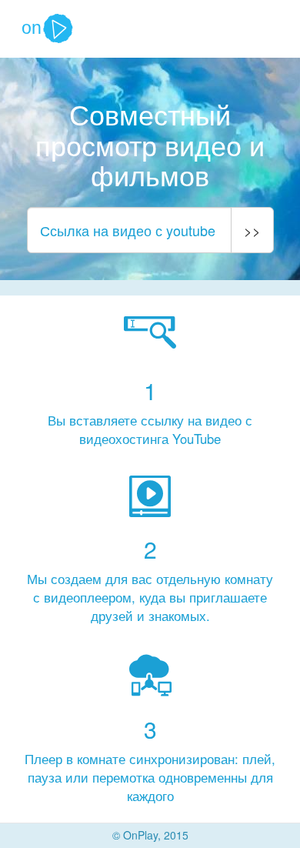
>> (252, 230)
